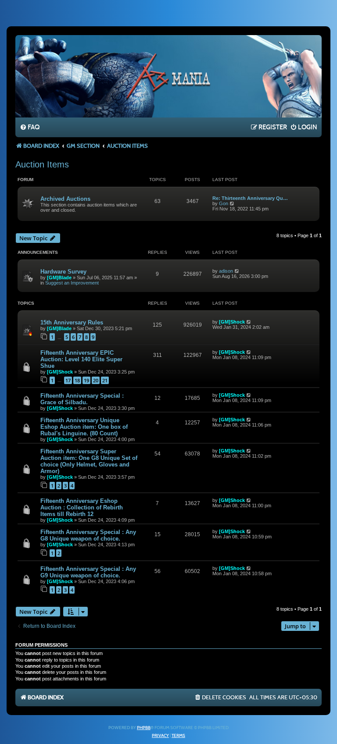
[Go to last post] (237, 271)
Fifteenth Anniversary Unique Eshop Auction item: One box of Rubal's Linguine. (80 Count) (84, 427)
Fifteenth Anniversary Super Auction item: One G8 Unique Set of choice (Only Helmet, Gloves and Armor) (88, 461)
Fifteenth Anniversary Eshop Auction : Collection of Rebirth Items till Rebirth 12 (81, 507)
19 (86, 380)
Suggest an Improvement (72, 282)
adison (226, 271)
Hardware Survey (63, 271)
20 (95, 380)
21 (105, 380)
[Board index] (168, 75)
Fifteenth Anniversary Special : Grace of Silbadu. (82, 399)
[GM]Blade (59, 277)
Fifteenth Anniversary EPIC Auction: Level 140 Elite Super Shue (81, 359)
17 (68, 380)
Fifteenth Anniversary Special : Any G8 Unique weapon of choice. (88, 535)
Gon (223, 203)
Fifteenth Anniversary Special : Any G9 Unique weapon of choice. (88, 572)
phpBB (144, 728)
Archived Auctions (65, 199)
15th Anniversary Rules (71, 322)
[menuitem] (29, 127)
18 (77, 380)
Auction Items (42, 164)
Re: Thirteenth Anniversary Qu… (250, 198)
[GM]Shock (232, 321)
